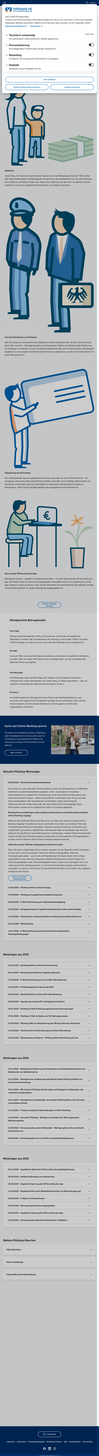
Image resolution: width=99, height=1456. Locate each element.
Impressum (35, 26)
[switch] (91, 44)
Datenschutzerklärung (15, 26)
